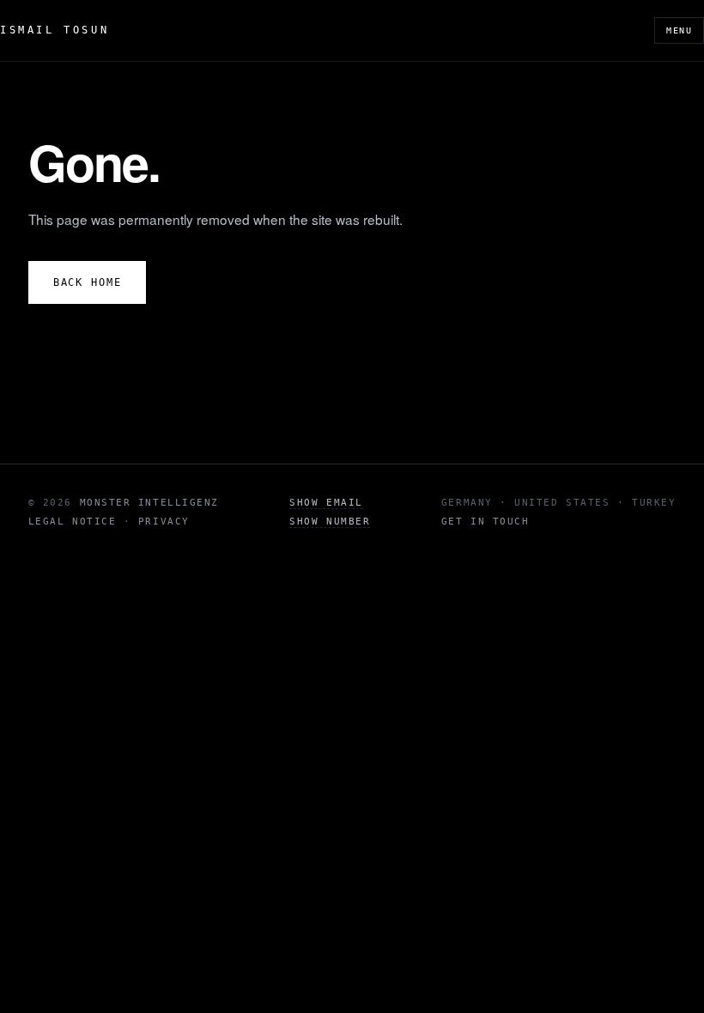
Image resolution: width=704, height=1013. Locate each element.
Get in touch (485, 521)
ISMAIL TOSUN (54, 30)
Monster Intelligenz (149, 502)
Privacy (164, 521)
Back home (87, 282)
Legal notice (72, 521)
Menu (679, 30)
